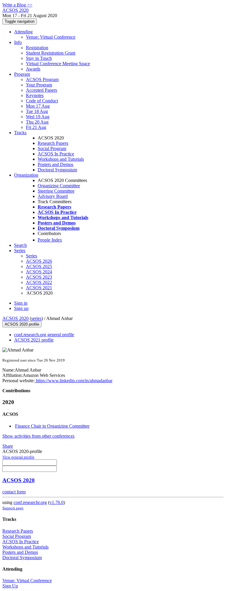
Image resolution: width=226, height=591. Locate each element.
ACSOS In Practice (56, 153)
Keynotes (35, 95)
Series (31, 255)
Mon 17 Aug (38, 106)
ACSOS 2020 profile (22, 324)
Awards (33, 68)
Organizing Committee (59, 185)
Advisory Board (53, 196)
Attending (23, 31)
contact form (14, 491)
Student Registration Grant (50, 52)
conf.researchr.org (30, 502)
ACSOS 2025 (39, 266)
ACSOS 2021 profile (34, 339)
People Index (50, 239)
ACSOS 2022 (39, 282)
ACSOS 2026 (39, 261)
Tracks (20, 132)
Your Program (39, 84)
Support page (13, 508)
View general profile (18, 457)
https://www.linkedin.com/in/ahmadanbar (73, 380)
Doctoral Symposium (57, 169)
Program (22, 74)
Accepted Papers (41, 90)
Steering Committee (56, 190)
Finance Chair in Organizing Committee (52, 426)
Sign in (20, 303)
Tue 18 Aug (37, 111)
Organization (26, 175)
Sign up (21, 308)
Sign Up (10, 585)
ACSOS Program (42, 79)
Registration (37, 47)
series (36, 318)
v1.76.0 (56, 502)
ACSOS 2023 (39, 277)
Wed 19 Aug (37, 116)
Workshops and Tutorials (61, 159)
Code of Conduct (42, 100)
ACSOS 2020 (15, 318)
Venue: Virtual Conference (50, 37)
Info (18, 42)
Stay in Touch (39, 58)
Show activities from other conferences (38, 436)
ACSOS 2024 (39, 271)
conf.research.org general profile (44, 334)
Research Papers (53, 143)
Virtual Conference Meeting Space (58, 63)
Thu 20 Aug (37, 121)
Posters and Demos (55, 164)
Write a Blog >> (17, 4)
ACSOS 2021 (39, 287)
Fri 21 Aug (36, 127)
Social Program (52, 148)
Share (7, 446)
